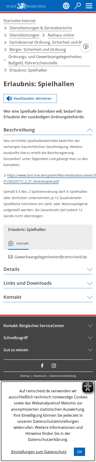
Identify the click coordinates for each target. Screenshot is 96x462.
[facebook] (42, 365)
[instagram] (54, 365)
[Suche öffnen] (77, 6)
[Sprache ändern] (66, 6)
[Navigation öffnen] (89, 6)
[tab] (18, 245)
